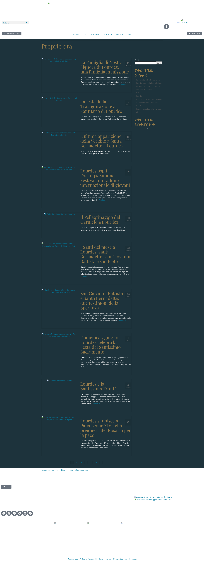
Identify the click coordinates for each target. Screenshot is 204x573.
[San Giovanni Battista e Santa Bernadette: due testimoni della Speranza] (59, 291)
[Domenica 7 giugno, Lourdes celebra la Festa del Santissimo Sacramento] (59, 335)
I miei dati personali (9, 499)
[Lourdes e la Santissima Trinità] (59, 380)
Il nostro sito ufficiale (10, 501)
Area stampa (73, 499)
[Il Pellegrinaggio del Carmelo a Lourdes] (59, 214)
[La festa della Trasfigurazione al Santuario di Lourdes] (59, 99)
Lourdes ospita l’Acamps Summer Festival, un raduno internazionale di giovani (149, 109)
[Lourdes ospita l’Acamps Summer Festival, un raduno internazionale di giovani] (59, 168)
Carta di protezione (87, 559)
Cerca (137, 60)
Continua (122, 84)
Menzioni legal (72, 559)
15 (96, 462)
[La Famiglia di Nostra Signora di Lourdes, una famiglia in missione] (59, 60)
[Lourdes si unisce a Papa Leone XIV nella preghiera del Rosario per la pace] (59, 418)
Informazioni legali (9, 497)
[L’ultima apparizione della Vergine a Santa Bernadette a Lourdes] (59, 134)
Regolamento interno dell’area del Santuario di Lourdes (116, 559)
